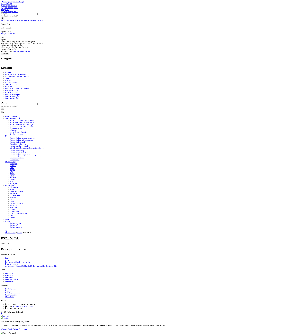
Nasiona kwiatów (16, 227)
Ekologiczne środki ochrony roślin (17, 88)
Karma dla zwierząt (16, 191)
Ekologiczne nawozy (12, 94)
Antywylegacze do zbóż (18, 132)
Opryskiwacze (15, 195)
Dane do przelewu (11, 264)
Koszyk (4, 34)
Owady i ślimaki (11, 116)
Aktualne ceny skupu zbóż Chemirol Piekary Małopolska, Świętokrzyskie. (31, 266)
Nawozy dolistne (11, 82)
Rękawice (13, 205)
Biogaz (12, 170)
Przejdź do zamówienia (22, 51)
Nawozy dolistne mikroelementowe (22, 140)
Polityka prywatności (12, 293)
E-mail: (20, 306)
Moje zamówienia (11, 279)
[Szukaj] (2, 18)
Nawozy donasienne (17, 150)
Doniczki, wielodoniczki (18, 213)
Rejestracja (9, 275)
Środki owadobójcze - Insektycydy (22, 122)
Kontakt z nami (10, 289)
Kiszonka (13, 166)
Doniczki (8, 86)
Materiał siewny (10, 162)
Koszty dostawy (10, 295)
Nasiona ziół (14, 225)
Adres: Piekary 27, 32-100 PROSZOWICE (22, 304)
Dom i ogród (9, 185)
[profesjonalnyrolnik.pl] (9, 12)
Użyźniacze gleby (11, 92)
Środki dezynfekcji (11, 84)
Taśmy (12, 199)
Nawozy (8, 136)
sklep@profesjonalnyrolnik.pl (23, 306)
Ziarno (12, 168)
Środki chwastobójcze (13, 96)
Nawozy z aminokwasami (19, 146)
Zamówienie (11, 34)
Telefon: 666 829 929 (14, 308)
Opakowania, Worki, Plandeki (15, 74)
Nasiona (8, 221)
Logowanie (9, 273)
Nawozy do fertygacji (17, 142)
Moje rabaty (9, 281)
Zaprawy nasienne (16, 128)
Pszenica (13, 178)
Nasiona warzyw (15, 223)
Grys (11, 172)
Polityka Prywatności (20, 329)
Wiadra (12, 217)
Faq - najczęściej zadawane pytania (17, 262)
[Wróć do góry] (1, 314)
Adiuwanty (13, 130)
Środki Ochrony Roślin (13, 118)
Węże (12, 215)
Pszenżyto (13, 183)
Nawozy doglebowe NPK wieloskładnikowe (25, 156)
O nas (7, 260)
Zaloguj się (5, 10)
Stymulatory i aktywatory (18, 144)
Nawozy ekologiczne (17, 158)
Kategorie (5, 54)
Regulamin (9, 291)
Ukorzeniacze (14, 160)
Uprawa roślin (15, 211)
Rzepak (12, 174)
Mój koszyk (9, 277)
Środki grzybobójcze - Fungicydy (21, 124)
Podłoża (12, 201)
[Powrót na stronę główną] (6, 231)
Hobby (12, 189)
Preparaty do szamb (16, 203)
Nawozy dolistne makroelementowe (22, 138)
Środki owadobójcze (12, 98)
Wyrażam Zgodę (6, 329)
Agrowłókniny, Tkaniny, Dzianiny (17, 76)
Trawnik (12, 209)
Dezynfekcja (14, 187)
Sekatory (8, 78)
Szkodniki (13, 207)
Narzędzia (8, 80)
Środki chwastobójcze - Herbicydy (22, 120)
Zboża (12, 176)
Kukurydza (13, 164)
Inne (11, 182)
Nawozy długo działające (18, 152)
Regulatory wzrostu (12, 90)
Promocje (8, 258)
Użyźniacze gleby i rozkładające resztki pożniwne (27, 148)
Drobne (12, 180)
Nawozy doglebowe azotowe (20, 154)
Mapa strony (9, 297)
